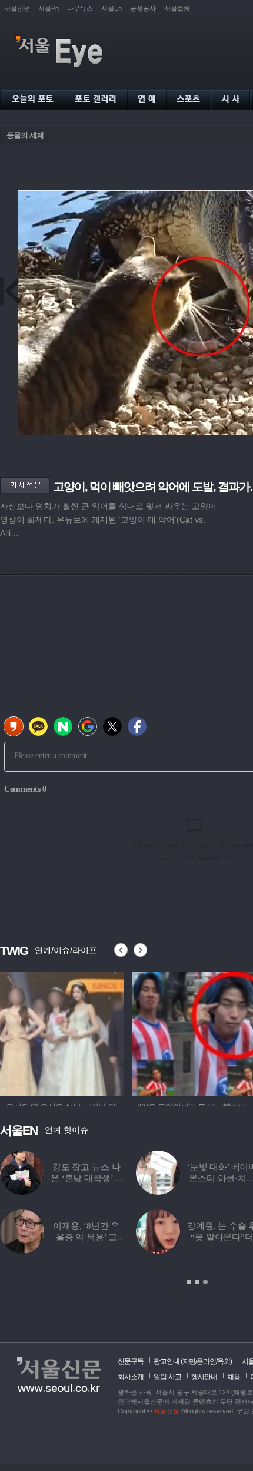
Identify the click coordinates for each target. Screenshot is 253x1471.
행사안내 (204, 1377)
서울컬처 (177, 8)
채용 (233, 1377)
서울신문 (17, 8)
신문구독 (131, 1361)
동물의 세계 (25, 135)
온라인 (206, 1361)
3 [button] (205, 1282)
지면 (188, 1361)
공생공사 (143, 8)
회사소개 (131, 1377)
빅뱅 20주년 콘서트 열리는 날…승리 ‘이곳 (164, 1237)
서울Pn (48, 8)
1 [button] (189, 1282)
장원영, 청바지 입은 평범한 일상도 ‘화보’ (42, 1178)
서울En (111, 8)
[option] (62, 1032)
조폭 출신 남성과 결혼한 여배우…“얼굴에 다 (164, 1178)
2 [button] (197, 1282)
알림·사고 (167, 1377)
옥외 (223, 1361)
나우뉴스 (80, 8)
